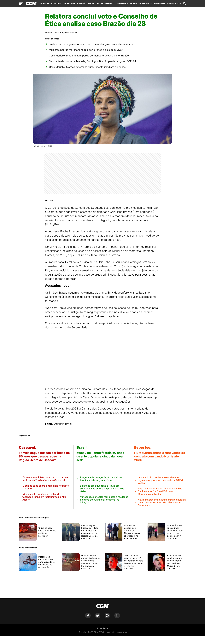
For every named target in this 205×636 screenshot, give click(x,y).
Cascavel (56, 3)
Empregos (159, 3)
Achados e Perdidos (141, 3)
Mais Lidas (69, 3)
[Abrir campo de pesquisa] (184, 3)
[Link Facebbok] (88, 617)
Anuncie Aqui (174, 3)
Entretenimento (106, 3)
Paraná (81, 3)
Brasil (91, 3)
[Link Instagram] (107, 617)
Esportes (122, 3)
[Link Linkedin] (117, 617)
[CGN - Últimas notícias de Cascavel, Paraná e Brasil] (31, 3)
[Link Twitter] (97, 617)
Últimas (44, 3)
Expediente (102, 628)
